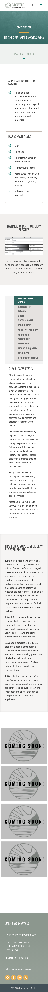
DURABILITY (23, 343)
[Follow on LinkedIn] (19, 977)
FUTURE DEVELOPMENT (28, 358)
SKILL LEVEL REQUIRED (28, 330)
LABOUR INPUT (24, 325)
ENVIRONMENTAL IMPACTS (25, 308)
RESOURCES (23, 353)
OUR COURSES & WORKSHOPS (21, 935)
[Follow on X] (25, 977)
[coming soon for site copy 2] (24, 800)
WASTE (21, 315)
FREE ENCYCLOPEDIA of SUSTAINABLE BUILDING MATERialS (19, 946)
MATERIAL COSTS (25, 320)
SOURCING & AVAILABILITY (24, 336)
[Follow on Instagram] (7, 977)
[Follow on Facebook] (13, 977)
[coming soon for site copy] (24, 762)
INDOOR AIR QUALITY (27, 348)
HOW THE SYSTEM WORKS (25, 300)
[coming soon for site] (24, 838)
